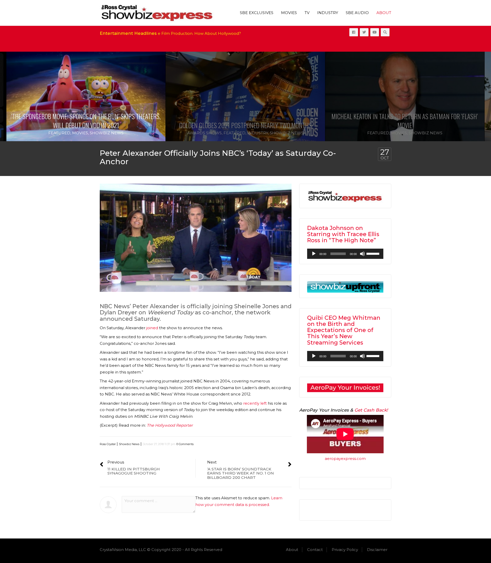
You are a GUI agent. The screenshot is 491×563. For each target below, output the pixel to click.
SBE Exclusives (256, 12)
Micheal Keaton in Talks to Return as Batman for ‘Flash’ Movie (404, 121)
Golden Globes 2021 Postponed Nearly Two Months (245, 125)
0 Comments (185, 444)
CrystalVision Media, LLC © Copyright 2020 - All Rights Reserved (161, 549)
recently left (255, 403)
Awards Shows (204, 132)
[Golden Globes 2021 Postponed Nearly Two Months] (245, 96)
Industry (327, 12)
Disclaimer (377, 549)
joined (152, 327)
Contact (315, 549)
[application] (345, 254)
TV (307, 12)
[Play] (313, 253)
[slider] (373, 253)
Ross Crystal (108, 444)
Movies (289, 12)
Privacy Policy (345, 549)
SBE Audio (357, 12)
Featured (59, 132)
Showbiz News (107, 132)
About (383, 12)
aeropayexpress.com (345, 458)
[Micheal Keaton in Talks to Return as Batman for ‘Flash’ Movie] (404, 96)
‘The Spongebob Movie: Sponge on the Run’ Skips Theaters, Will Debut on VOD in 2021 (86, 121)
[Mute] (362, 253)
